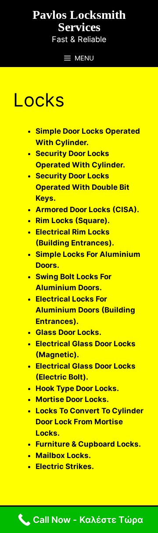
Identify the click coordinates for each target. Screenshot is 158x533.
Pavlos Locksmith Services (79, 21)
